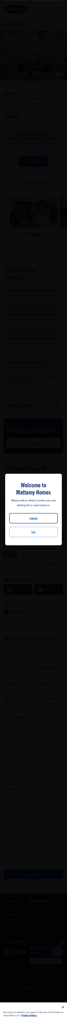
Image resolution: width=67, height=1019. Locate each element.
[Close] (63, 1007)
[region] (33, 1010)
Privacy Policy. (29, 1015)
